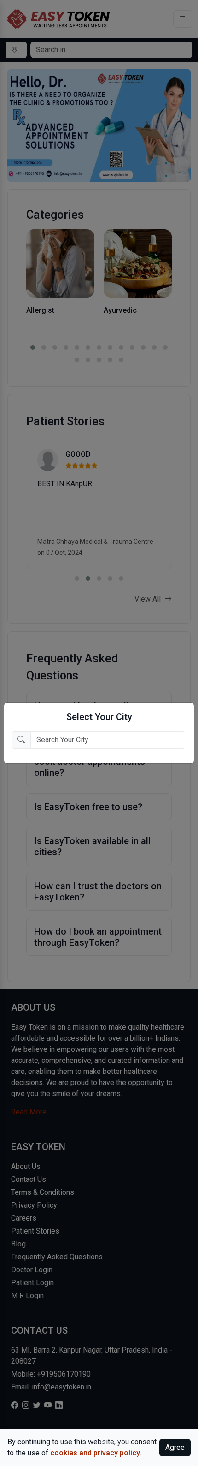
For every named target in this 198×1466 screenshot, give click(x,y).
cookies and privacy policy (95, 1452)
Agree (175, 1447)
